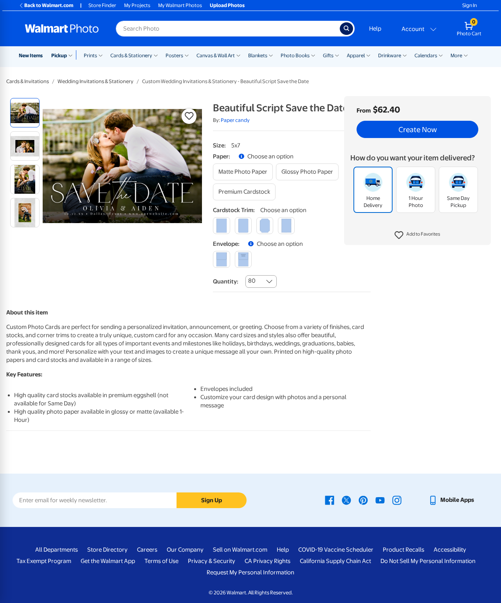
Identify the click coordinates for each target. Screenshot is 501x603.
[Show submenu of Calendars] (440, 55)
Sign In (469, 5)
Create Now (417, 129)
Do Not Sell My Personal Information (428, 561)
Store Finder (102, 5)
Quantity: (225, 281)
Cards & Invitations (27, 81)
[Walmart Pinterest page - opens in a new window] (363, 499)
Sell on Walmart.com (240, 549)
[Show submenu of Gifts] (337, 55)
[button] (417, 235)
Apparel (356, 55)
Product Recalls (403, 549)
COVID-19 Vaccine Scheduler (335, 549)
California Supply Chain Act (335, 561)
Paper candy (235, 120)
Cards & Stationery (131, 55)
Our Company (185, 549)
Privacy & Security (211, 561)
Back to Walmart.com (48, 5)
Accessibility (450, 549)
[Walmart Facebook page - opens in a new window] (329, 499)
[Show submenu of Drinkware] (404, 55)
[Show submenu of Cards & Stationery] (155, 55)
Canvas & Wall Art (215, 55)
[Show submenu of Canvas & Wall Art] (238, 55)
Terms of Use (161, 561)
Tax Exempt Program (43, 561)
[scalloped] (286, 225)
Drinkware (389, 55)
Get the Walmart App (108, 561)
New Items (31, 55)
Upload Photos (227, 5)
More (456, 55)
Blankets (257, 55)
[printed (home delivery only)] (243, 259)
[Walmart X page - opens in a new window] (346, 499)
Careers (147, 549)
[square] (221, 225)
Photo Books (295, 55)
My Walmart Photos (180, 5)
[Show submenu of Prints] (100, 55)
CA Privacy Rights (267, 561)
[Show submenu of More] (465, 55)
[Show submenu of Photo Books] (313, 55)
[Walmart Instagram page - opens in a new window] (397, 499)
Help (375, 28)
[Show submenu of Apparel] (368, 55)
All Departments (56, 549)
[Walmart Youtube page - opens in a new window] (380, 499)
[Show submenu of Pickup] (72, 55)
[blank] (221, 259)
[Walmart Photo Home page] (62, 28)
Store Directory (107, 549)
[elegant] (264, 225)
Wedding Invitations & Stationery (95, 81)
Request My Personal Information (250, 572)
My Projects (137, 5)
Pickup (59, 55)
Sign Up (211, 500)
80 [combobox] (252, 280)
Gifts (328, 55)
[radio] (25, 112)
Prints (90, 55)
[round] (243, 225)
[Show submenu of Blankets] (271, 55)
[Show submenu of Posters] (186, 55)
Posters (174, 55)
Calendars (425, 55)
